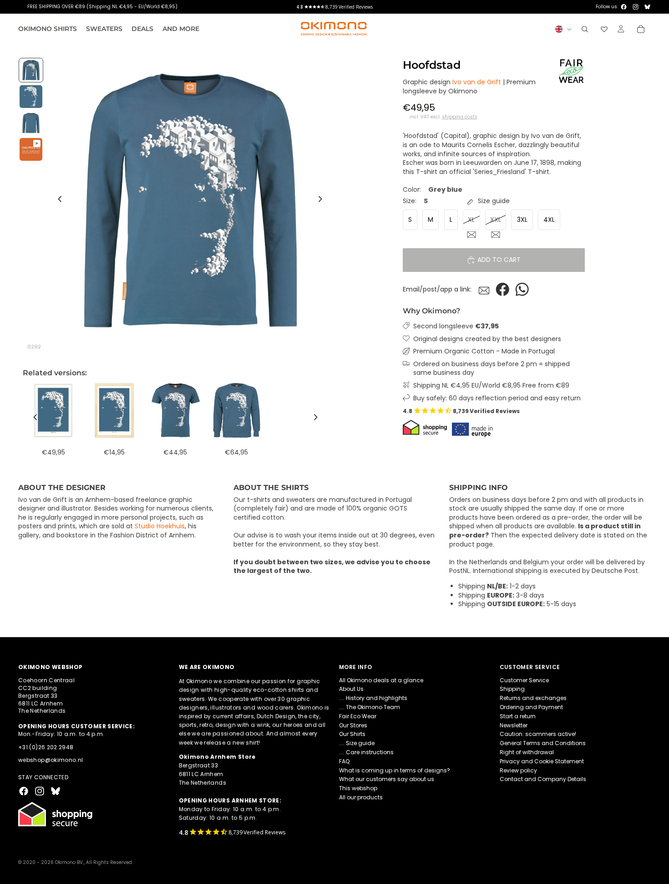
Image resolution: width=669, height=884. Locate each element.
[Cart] (641, 29)
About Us (351, 689)
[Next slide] (323, 200)
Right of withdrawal (527, 752)
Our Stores (353, 725)
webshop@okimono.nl (50, 760)
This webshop (358, 788)
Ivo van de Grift (476, 82)
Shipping (512, 689)
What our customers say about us (386, 779)
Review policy (518, 770)
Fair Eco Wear (357, 716)
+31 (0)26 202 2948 (45, 747)
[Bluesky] (647, 6)
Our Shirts (352, 734)
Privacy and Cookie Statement (542, 761)
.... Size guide (357, 743)
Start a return (518, 716)
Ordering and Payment (531, 707)
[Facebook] (623, 6)
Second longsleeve (456, 326)
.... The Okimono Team (369, 707)
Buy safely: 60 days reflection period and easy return (497, 398)
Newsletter (513, 725)
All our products (361, 797)
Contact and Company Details (543, 779)
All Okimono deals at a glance (381, 680)
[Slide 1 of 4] (31, 70)
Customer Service (524, 680)
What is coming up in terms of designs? (394, 770)
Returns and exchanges (533, 698)
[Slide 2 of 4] (31, 96)
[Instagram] (635, 6)
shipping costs (459, 117)
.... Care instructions (366, 752)
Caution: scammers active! (538, 734)
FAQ (344, 761)
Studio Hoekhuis (160, 526)
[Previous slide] (57, 200)
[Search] (585, 29)
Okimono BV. (69, 862)
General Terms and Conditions (543, 743)
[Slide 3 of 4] (31, 123)
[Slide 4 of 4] (31, 149)
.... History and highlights (373, 698)
